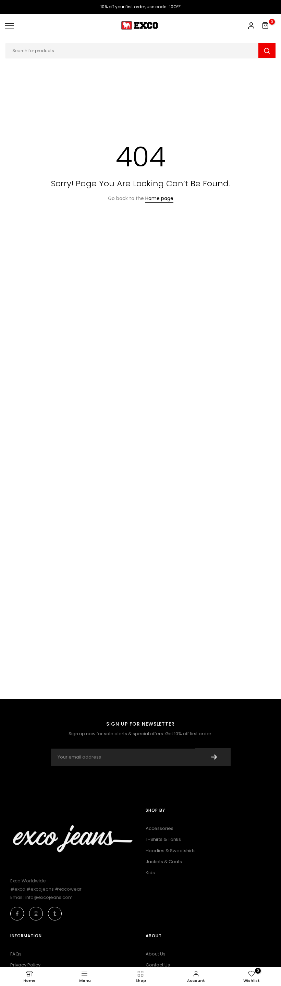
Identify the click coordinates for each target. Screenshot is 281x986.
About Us (156, 954)
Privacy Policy (25, 965)
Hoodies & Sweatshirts (171, 850)
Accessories (159, 828)
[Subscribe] (213, 757)
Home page (159, 198)
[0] (265, 26)
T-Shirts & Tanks (163, 839)
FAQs (16, 954)
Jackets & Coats (164, 861)
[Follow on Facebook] (17, 913)
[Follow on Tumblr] (55, 913)
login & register (251, 26)
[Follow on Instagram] (36, 913)
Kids (150, 872)
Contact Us (158, 965)
